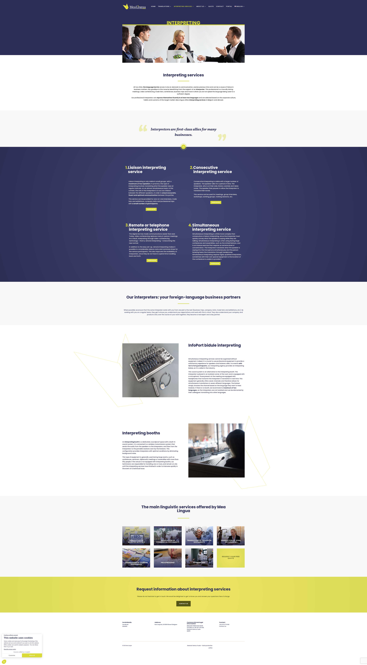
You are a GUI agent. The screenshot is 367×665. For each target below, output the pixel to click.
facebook (125, 624)
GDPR (188, 631)
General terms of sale (193, 629)
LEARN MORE (151, 209)
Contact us (222, 626)
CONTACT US (183, 604)
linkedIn (124, 626)
